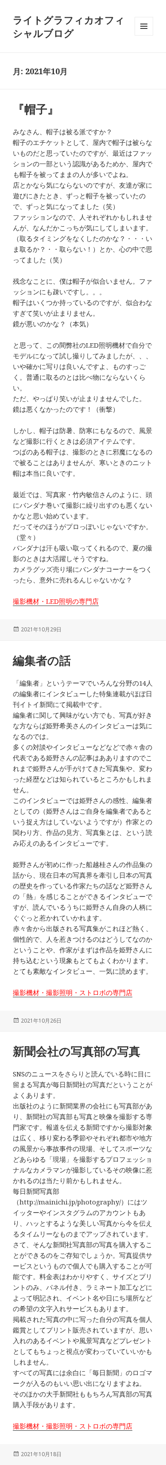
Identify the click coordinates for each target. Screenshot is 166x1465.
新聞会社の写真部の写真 (76, 1051)
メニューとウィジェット (144, 35)
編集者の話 (42, 660)
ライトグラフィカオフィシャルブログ (69, 26)
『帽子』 (36, 109)
